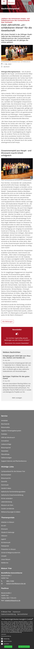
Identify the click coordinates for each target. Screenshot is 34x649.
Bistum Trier (6, 568)
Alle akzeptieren (24, 646)
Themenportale (7, 518)
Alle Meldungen (7, 321)
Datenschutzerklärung (16, 632)
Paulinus (5, 588)
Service (4, 416)
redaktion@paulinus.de (12, 600)
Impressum (3, 634)
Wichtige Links (7, 467)
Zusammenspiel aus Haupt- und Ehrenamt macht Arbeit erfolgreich (16, 153)
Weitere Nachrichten (11, 352)
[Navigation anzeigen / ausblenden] (30, 3)
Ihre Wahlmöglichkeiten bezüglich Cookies (17, 619)
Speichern (8, 646)
